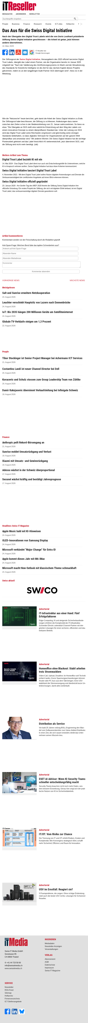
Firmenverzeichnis (12, 999)
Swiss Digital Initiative (30, 59)
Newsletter (9, 987)
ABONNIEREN (21, 14)
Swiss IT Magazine (52, 971)
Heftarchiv (9, 996)
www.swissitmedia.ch (13, 968)
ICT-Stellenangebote (13, 1002)
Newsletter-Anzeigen (53, 946)
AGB (47, 962)
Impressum (49, 968)
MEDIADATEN (7, 14)
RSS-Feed (9, 990)
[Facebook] (8, 1014)
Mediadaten (49, 943)
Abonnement (50, 959)
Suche (62, 14)
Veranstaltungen (51, 949)
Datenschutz (50, 965)
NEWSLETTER (34, 14)
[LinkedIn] (15, 1014)
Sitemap (8, 993)
